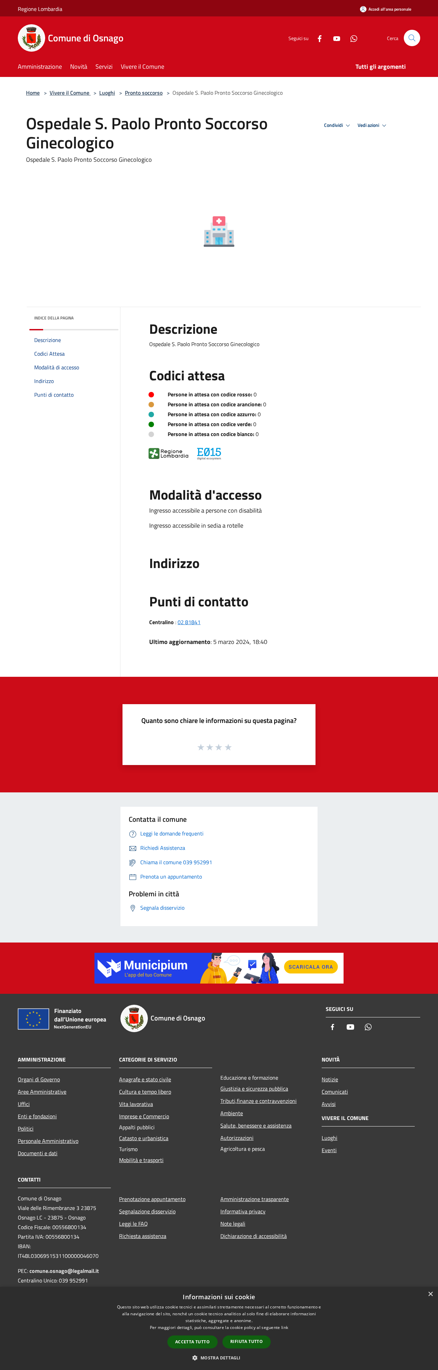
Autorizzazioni (237, 1138)
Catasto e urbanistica (143, 1138)
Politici (26, 1128)
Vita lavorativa (136, 1104)
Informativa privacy (243, 1211)
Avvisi (329, 1104)
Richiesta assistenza (142, 1236)
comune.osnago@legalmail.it (64, 1271)
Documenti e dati (37, 1153)
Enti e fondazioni (37, 1116)
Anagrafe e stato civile (145, 1079)
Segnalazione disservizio (147, 1211)
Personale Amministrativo (48, 1141)
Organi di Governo (39, 1079)
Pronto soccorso (144, 93)
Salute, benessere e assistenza (256, 1125)
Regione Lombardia (40, 9)
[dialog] (219, 1328)
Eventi (329, 1150)
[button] (218, 1358)
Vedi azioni (369, 125)
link (284, 1327)
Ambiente (231, 1113)
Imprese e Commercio (144, 1116)
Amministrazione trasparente (254, 1199)
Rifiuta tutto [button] (246, 1341)
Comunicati (335, 1092)
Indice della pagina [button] (54, 318)
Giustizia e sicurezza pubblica (254, 1088)
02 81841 (189, 622)
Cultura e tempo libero (145, 1092)
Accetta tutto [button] (192, 1342)
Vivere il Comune (70, 93)
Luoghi (107, 93)
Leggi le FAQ (133, 1224)
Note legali (232, 1224)
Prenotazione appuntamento (152, 1199)
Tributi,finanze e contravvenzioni (258, 1101)
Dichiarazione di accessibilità (253, 1236)
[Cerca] (412, 38)
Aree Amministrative (42, 1092)
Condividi (334, 125)
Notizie (330, 1079)
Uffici (24, 1104)
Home (33, 93)
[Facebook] (317, 37)
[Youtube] (334, 37)
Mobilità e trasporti (141, 1160)
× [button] (430, 1294)
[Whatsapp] (351, 37)
